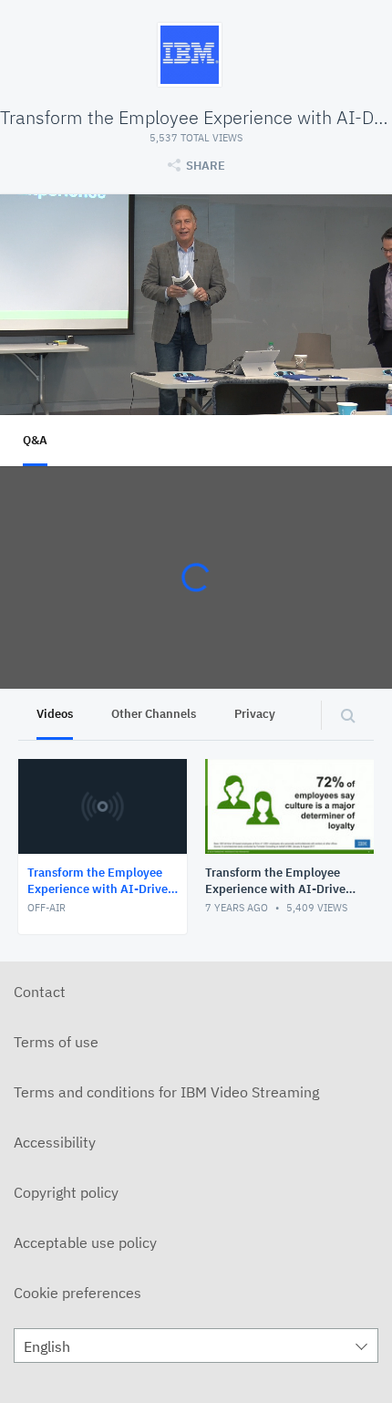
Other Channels (153, 714)
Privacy (254, 714)
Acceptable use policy (85, 1242)
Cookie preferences (77, 1292)
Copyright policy (66, 1192)
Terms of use (56, 1042)
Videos (54, 714)
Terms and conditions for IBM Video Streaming (166, 1092)
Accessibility (55, 1142)
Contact (40, 991)
